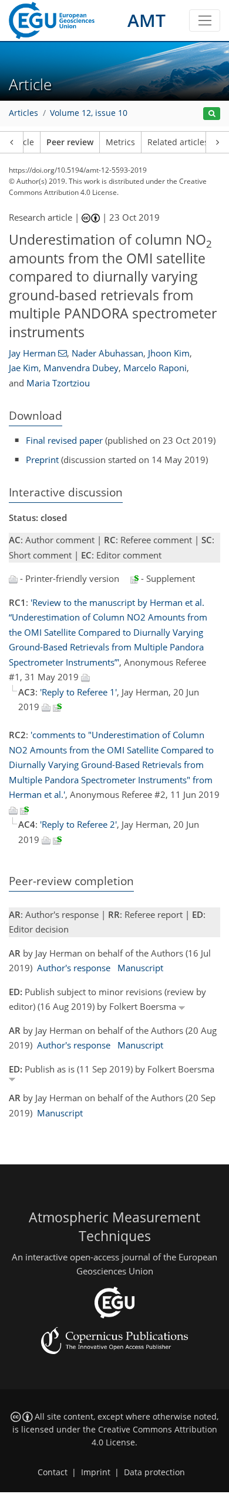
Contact (53, 1472)
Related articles (177, 142)
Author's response (73, 968)
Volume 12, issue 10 (88, 113)
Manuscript (140, 968)
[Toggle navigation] (204, 20)
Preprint (42, 459)
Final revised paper (64, 440)
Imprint (95, 1472)
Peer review (69, 142)
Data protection (154, 1472)
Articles (23, 113)
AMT (146, 20)
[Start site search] (211, 114)
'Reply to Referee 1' (78, 692)
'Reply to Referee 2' (78, 824)
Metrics (120, 142)
